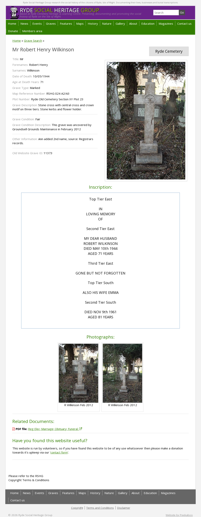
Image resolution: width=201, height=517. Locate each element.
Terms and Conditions (100, 508)
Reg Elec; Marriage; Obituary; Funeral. (53, 429)
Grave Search (33, 41)
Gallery (120, 23)
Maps (80, 23)
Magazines (166, 23)
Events (37, 23)
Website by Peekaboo (179, 515)
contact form (59, 452)
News (24, 23)
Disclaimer (123, 508)
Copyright (77, 508)
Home (12, 23)
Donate (13, 31)
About (133, 23)
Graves (51, 23)
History (93, 23)
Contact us (184, 23)
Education (147, 23)
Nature (106, 23)
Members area (32, 31)
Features (66, 23)
